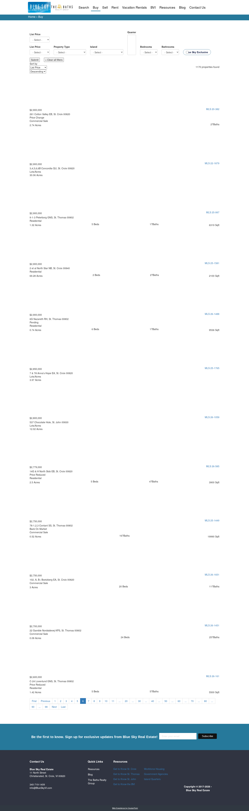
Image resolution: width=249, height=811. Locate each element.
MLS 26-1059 (212, 417)
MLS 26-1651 (212, 574)
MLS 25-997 (212, 212)
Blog (182, 7)
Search (84, 7)
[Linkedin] (76, 792)
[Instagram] (76, 782)
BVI (153, 7)
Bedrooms (146, 46)
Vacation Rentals (134, 7)
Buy (96, 7)
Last (63, 706)
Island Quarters (152, 779)
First (34, 701)
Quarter (131, 32)
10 (106, 701)
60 (179, 701)
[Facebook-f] (76, 764)
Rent (114, 7)
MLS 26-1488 (212, 314)
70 (192, 701)
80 (205, 701)
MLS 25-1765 (212, 368)
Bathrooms (168, 46)
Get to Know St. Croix (124, 769)
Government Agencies (156, 774)
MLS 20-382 (212, 109)
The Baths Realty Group (97, 781)
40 (152, 701)
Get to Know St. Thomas (126, 774)
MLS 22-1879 (212, 163)
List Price (35, 34)
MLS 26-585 (212, 466)
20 (126, 701)
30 (139, 701)
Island (93, 46)
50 (165, 701)
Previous (45, 701)
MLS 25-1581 (212, 263)
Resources (167, 7)
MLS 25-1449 (212, 520)
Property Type (62, 46)
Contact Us (197, 7)
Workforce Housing (154, 769)
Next (54, 706)
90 (33, 706)
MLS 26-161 (212, 676)
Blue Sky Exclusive (197, 52)
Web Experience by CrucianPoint (125, 808)
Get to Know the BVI (124, 784)
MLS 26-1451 (212, 625)
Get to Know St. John (124, 779)
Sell (105, 7)
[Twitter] (76, 773)
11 (113, 701)
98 (46, 706)
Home (31, 17)
